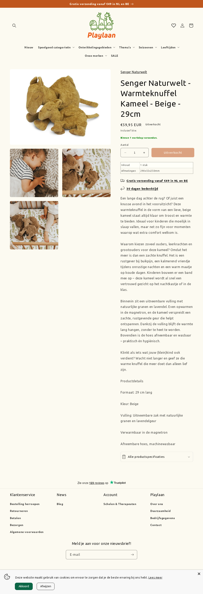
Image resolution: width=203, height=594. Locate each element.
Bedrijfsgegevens (162, 518)
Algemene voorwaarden (27, 532)
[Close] (199, 574)
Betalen (15, 518)
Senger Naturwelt (134, 72)
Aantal (124, 144)
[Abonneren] (132, 555)
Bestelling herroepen (25, 504)
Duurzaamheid (160, 511)
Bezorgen (16, 525)
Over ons (156, 504)
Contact (156, 525)
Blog (60, 504)
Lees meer (155, 577)
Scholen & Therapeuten (119, 504)
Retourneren (19, 511)
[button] (14, 25)
